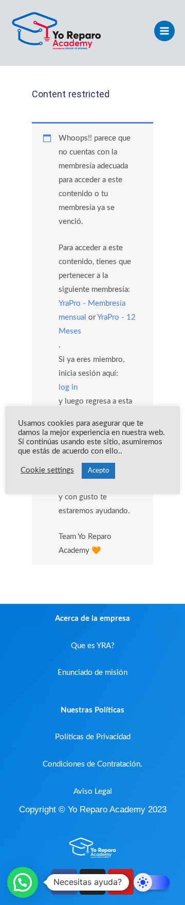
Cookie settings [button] (47, 470)
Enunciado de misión (92, 672)
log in (68, 387)
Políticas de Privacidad (93, 737)
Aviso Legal (92, 791)
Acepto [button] (98, 470)
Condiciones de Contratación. (92, 764)
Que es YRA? (93, 646)
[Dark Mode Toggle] (152, 882)
